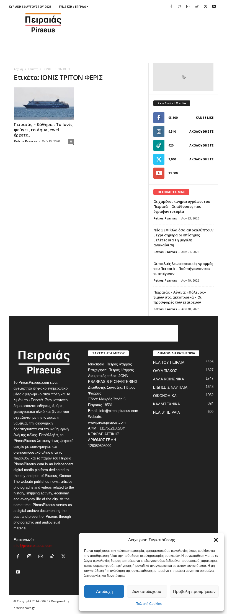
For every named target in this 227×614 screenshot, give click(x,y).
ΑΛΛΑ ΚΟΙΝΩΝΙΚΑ (168, 379)
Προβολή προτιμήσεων (194, 591)
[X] (205, 7)
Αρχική (18, 69)
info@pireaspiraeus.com (33, 546)
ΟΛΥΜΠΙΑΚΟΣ (165, 371)
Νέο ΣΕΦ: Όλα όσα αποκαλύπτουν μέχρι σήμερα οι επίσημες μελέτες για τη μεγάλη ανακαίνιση (183, 237)
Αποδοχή (104, 591)
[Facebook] (171, 7)
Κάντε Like (204, 117)
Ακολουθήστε (201, 131)
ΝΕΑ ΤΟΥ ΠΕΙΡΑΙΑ (168, 362)
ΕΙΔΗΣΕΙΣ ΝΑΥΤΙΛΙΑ (170, 387)
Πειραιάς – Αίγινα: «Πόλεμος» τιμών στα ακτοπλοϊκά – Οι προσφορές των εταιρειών (179, 297)
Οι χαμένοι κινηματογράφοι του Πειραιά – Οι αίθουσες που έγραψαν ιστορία (181, 206)
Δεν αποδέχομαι (147, 591)
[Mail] (188, 7)
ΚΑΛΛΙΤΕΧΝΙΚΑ (166, 404)
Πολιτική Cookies (149, 604)
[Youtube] (214, 7)
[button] (216, 540)
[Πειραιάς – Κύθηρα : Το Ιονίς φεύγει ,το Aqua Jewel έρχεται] (44, 103)
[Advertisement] (148, 22)
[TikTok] (197, 7)
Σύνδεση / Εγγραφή (73, 7)
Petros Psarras (25, 141)
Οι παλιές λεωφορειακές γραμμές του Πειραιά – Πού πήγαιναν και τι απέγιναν (183, 268)
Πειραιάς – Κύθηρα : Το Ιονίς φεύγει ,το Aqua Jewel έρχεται (43, 130)
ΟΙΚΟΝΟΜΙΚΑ (165, 396)
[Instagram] (179, 7)
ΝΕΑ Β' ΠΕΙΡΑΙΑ (166, 412)
